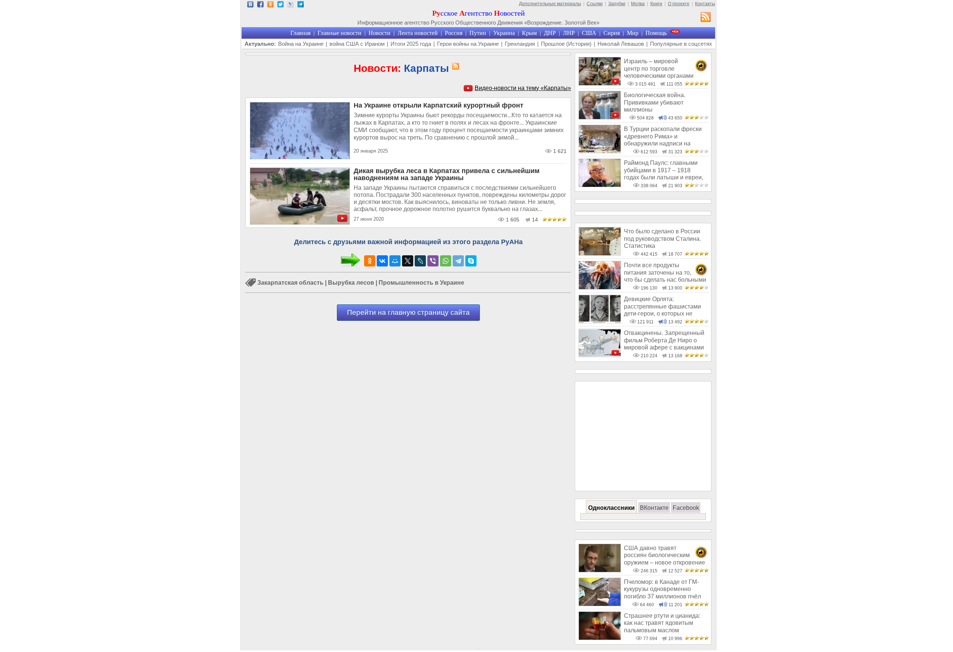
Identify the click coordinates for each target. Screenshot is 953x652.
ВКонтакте (654, 508)
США (589, 33)
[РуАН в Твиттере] (280, 5)
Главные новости (339, 33)
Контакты (705, 3)
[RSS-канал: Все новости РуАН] (705, 18)
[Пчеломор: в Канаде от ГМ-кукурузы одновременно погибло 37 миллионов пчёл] (600, 604)
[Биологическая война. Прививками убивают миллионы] (600, 117)
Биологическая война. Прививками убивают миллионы (654, 102)
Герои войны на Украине (468, 44)
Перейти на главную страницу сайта (408, 312)
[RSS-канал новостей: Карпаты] (454, 66)
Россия (453, 33)
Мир (632, 33)
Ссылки (595, 3)
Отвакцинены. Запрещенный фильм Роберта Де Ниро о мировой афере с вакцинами (664, 340)
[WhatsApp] (445, 260)
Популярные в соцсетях (681, 44)
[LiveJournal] (420, 260)
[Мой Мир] (395, 260)
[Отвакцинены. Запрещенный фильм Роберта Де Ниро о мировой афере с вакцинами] (600, 355)
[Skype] (470, 260)
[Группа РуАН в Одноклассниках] (270, 5)
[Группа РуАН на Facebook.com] (260, 5)
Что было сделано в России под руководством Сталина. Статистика (662, 238)
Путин (477, 33)
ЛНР (569, 33)
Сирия (611, 33)
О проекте (678, 3)
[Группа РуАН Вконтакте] (250, 5)
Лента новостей (418, 33)
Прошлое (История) (566, 44)
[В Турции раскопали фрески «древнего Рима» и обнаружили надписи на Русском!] (600, 151)
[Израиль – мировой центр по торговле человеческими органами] (600, 83)
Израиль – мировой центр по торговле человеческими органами (659, 68)
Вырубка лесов (351, 282)
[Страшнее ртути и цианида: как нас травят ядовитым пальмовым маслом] (600, 638)
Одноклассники (611, 508)
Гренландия (520, 44)
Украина (504, 33)
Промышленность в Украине (421, 282)
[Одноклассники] (369, 260)
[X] (407, 260)
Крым (529, 33)
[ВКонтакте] (382, 260)
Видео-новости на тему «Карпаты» (523, 88)
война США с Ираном (357, 44)
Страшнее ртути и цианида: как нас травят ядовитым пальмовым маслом (662, 623)
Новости (380, 33)
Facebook (686, 508)
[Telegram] (458, 260)
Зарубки (616, 3)
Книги (656, 3)
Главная (300, 33)
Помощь (656, 33)
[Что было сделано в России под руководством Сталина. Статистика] (600, 253)
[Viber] (433, 260)
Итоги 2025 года (411, 44)
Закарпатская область (290, 282)
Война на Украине (300, 44)
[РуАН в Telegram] (300, 5)
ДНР (550, 33)
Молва (638, 3)
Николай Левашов (620, 44)
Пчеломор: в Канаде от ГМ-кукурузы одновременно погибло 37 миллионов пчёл (662, 589)
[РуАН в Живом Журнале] (290, 5)
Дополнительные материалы (550, 3)
